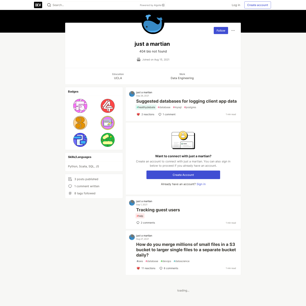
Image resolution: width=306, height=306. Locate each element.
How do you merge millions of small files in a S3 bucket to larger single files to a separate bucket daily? (186, 250)
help (140, 215)
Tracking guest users (158, 209)
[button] (80, 106)
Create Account (183, 175)
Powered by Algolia (151, 5)
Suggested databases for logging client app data (186, 101)
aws (140, 261)
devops (166, 261)
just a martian (144, 92)
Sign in (201, 184)
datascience (181, 261)
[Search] (49, 5)
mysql (177, 107)
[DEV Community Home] (38, 5)
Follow (221, 30)
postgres (190, 107)
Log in (236, 5)
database (164, 107)
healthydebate (146, 107)
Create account (257, 5)
